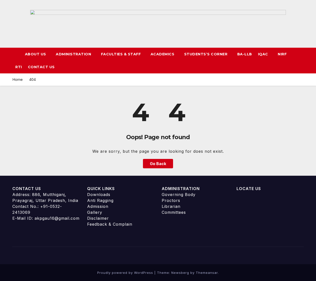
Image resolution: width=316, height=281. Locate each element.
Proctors (171, 200)
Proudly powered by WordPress (125, 273)
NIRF (282, 54)
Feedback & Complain (109, 224)
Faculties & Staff (121, 54)
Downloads (98, 194)
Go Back (158, 163)
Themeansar (207, 273)
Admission (97, 206)
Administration (74, 54)
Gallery (94, 212)
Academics (163, 54)
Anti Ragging (100, 200)
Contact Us (41, 67)
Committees (174, 212)
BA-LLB (244, 54)
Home (17, 79)
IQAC (263, 54)
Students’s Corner (206, 54)
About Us (36, 54)
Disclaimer (98, 218)
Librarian (171, 206)
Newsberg (180, 273)
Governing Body (179, 194)
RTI (18, 67)
